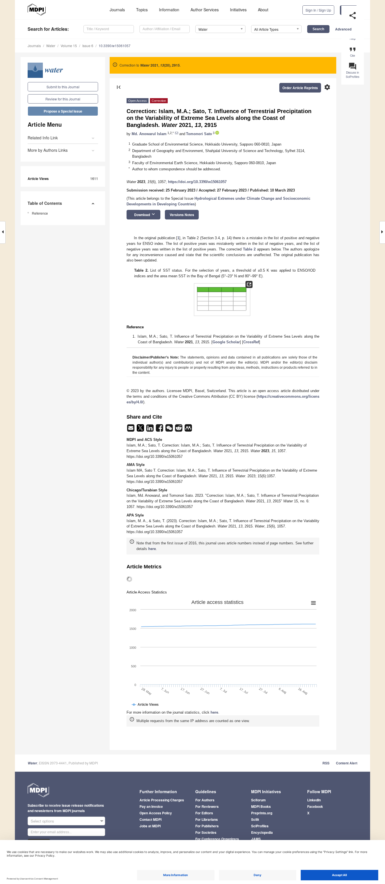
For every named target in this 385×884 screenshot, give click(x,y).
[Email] (131, 430)
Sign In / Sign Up (318, 10)
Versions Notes (182, 214)
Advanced (343, 29)
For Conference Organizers (217, 838)
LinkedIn (314, 799)
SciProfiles (260, 825)
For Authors (204, 799)
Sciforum (258, 799)
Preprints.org (261, 812)
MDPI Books (261, 806)
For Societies (205, 832)
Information (169, 9)
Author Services (205, 9)
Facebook (315, 806)
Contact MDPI (150, 819)
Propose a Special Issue (63, 111)
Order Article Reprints (300, 87)
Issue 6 (87, 45)
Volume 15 (69, 45)
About (263, 9)
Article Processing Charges (162, 799)
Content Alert (346, 763)
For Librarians (206, 819)
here (152, 549)
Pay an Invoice (151, 806)
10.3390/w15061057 (114, 45)
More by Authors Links (48, 150)
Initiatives (238, 9)
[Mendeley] (188, 430)
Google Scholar (226, 342)
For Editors (204, 812)
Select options (42, 821)
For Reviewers (207, 806)
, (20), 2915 (160, 65)
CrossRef (251, 342)
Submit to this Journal (63, 86)
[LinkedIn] (150, 430)
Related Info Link (43, 137)
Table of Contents (45, 203)
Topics (142, 9)
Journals (117, 9)
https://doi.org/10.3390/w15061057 (197, 182)
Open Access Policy (156, 812)
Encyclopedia (262, 832)
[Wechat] (169, 430)
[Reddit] (179, 430)
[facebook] (160, 430)
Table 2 (249, 249)
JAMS (256, 838)
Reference (40, 213)
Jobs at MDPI (150, 825)
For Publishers (207, 825)
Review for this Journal (62, 98)
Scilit (255, 819)
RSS (325, 763)
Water (50, 45)
